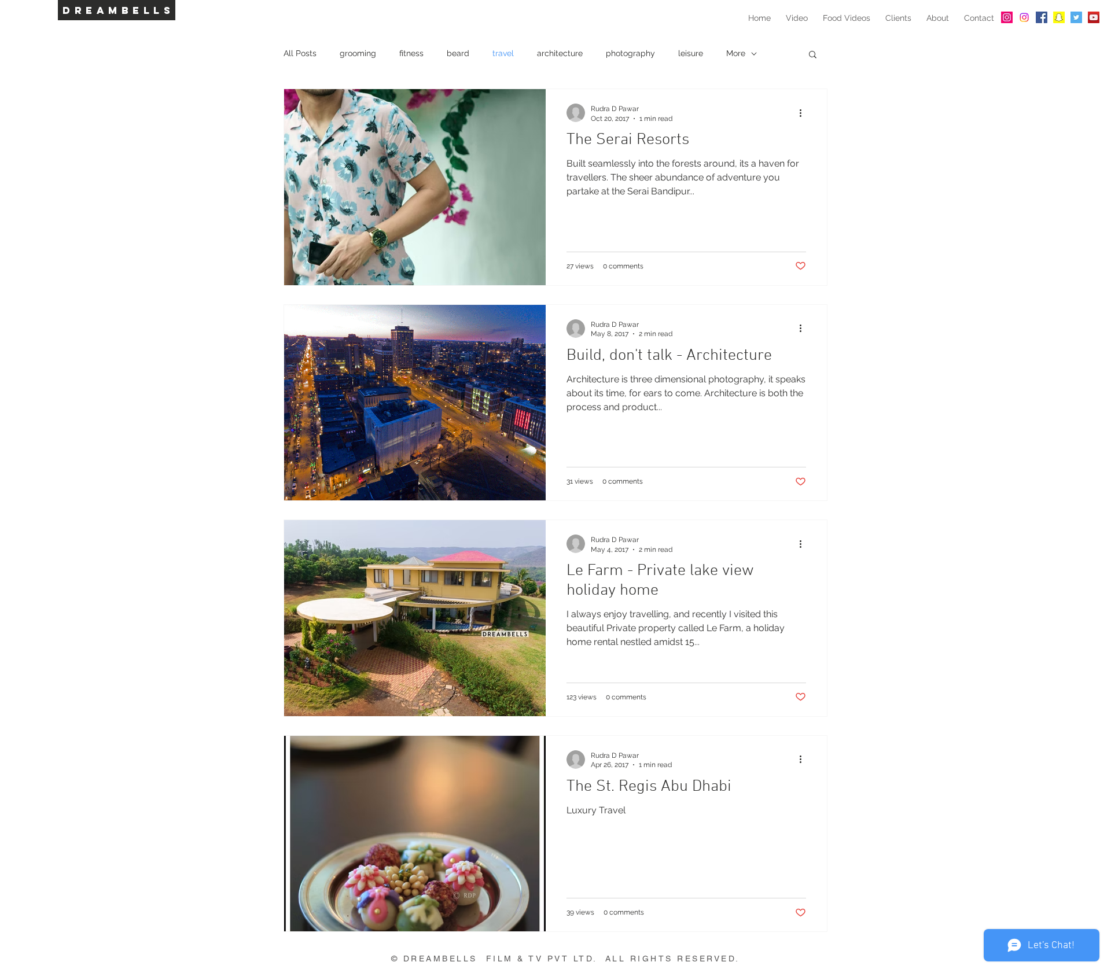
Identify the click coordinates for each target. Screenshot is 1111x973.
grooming (358, 53)
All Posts (300, 53)
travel (503, 53)
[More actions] (804, 113)
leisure (690, 53)
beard (458, 53)
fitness (411, 53)
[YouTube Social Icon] (1093, 17)
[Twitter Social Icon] (1076, 17)
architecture (560, 53)
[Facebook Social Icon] (1041, 17)
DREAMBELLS (118, 10)
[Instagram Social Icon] (1007, 17)
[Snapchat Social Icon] (1059, 17)
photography (630, 53)
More (735, 53)
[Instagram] (1024, 17)
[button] (812, 55)
